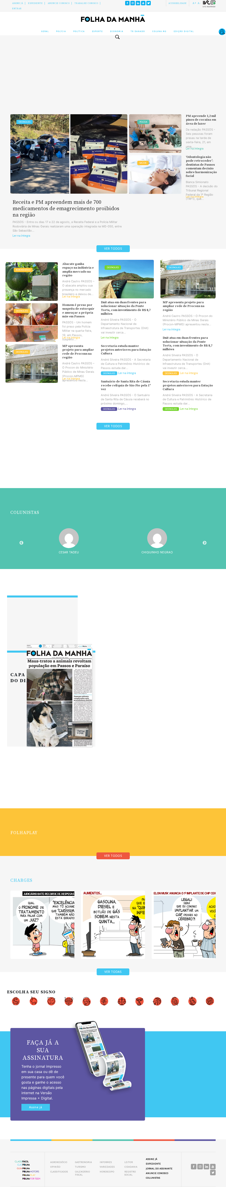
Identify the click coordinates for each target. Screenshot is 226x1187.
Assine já (35, 1107)
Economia (116, 31)
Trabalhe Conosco (86, 3)
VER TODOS (113, 248)
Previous (21, 543)
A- (199, 3)
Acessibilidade (177, 3)
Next (204, 543)
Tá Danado (138, 31)
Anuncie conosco (59, 3)
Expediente (35, 3)
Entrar (17, 8)
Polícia (61, 31)
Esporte (97, 31)
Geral (45, 31)
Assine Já (17, 3)
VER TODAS (113, 972)
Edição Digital (184, 31)
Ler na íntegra (21, 235)
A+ (194, 3)
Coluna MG (159, 31)
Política (79, 31)
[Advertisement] (113, 79)
